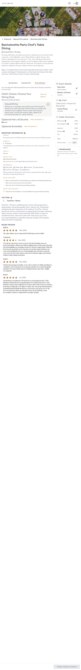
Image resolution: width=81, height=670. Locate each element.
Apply (74, 142)
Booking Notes (65, 149)
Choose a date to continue (66, 667)
